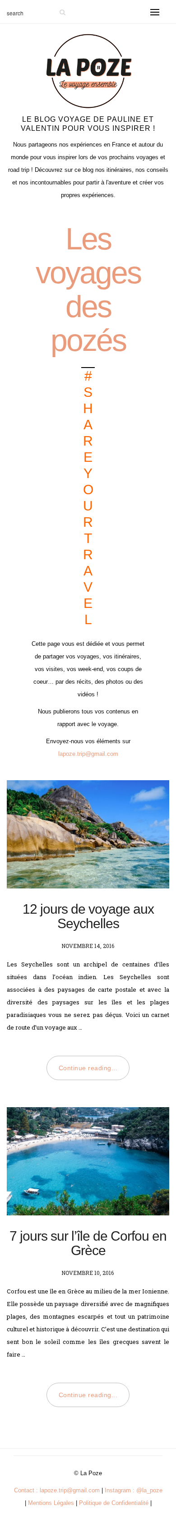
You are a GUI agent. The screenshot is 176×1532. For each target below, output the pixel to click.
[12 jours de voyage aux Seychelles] (88, 834)
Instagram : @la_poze (133, 1490)
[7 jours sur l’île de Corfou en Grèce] (88, 1161)
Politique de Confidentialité (113, 1503)
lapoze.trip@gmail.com (88, 753)
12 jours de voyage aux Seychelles (88, 916)
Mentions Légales (51, 1503)
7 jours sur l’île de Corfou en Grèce (88, 1243)
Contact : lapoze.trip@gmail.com (57, 1490)
